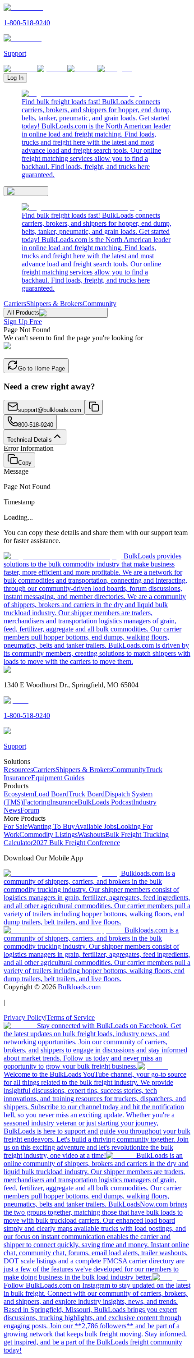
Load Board (51, 794)
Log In (15, 77)
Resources (18, 769)
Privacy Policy (24, 1017)
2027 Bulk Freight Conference (76, 842)
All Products (23, 312)
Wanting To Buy (51, 826)
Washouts (91, 834)
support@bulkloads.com (49, 410)
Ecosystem (19, 794)
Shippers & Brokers (54, 303)
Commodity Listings (48, 834)
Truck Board (87, 794)
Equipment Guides (57, 778)
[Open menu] (26, 191)
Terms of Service (70, 1017)
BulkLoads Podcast (105, 802)
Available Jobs (95, 826)
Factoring (36, 802)
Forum (29, 810)
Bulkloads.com (79, 987)
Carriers (15, 303)
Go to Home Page (41, 368)
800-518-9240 (35, 424)
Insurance (64, 802)
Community (99, 303)
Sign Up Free (23, 321)
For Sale (16, 826)
